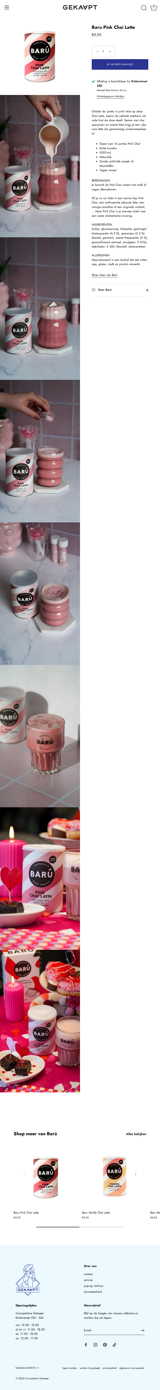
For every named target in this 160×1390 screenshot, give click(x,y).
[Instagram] (95, 1344)
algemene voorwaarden (131, 1368)
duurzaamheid (93, 1292)
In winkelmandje (120, 64)
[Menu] (7, 7)
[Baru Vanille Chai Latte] (114, 1176)
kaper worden (69, 1368)
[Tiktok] (114, 1344)
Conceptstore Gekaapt (36, 1378)
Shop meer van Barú (104, 275)
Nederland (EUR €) (26, 1367)
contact (88, 1274)
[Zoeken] (144, 8)
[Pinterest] (105, 1344)
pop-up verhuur (93, 1286)
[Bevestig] (142, 1330)
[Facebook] (86, 1344)
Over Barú (104, 290)
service (88, 1280)
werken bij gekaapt (90, 1368)
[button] (24, 1174)
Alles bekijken (136, 1134)
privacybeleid (110, 1368)
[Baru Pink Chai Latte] (46, 1176)
